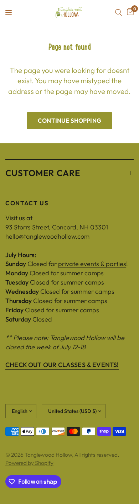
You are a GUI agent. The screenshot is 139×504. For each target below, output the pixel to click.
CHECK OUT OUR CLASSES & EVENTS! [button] (62, 364)
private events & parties (92, 264)
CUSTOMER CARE (43, 173)
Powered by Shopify (29, 462)
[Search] (118, 12)
